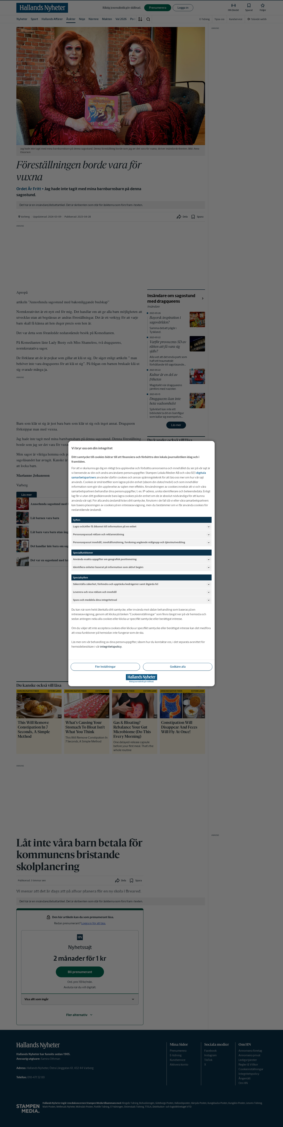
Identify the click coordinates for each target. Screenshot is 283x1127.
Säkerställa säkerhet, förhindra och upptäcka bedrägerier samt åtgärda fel (115, 584)
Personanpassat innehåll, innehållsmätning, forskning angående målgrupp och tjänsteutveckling (129, 542)
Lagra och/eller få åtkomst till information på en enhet (104, 526)
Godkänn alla (178, 666)
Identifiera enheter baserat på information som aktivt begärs (108, 567)
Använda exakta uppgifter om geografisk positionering (104, 559)
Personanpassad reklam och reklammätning (98, 534)
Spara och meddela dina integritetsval (95, 600)
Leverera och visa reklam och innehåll (95, 592)
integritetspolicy (111, 646)
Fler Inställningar (105, 666)
